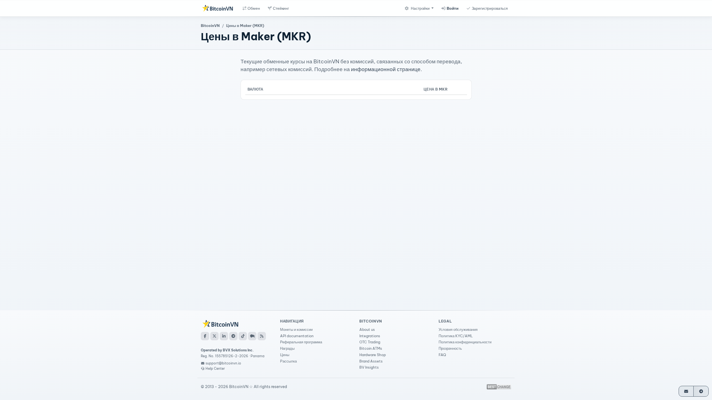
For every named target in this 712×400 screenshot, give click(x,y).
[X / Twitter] (214, 336)
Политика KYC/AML (456, 336)
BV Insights (369, 367)
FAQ (442, 354)
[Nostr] (252, 336)
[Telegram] (233, 336)
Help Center (215, 368)
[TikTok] (243, 336)
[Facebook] (205, 336)
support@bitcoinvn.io (223, 363)
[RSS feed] (262, 336)
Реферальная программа (301, 342)
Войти (452, 8)
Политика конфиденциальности (465, 342)
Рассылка (288, 361)
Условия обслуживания (458, 329)
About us (367, 329)
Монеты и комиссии (296, 329)
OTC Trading (369, 342)
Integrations (369, 336)
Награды (287, 348)
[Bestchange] (499, 386)
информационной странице (386, 69)
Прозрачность (450, 348)
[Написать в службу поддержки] (686, 391)
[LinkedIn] (224, 336)
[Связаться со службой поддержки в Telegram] (701, 391)
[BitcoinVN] (217, 8)
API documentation (296, 336)
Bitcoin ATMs (370, 348)
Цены (284, 354)
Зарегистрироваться (489, 8)
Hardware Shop (372, 354)
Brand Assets (371, 361)
